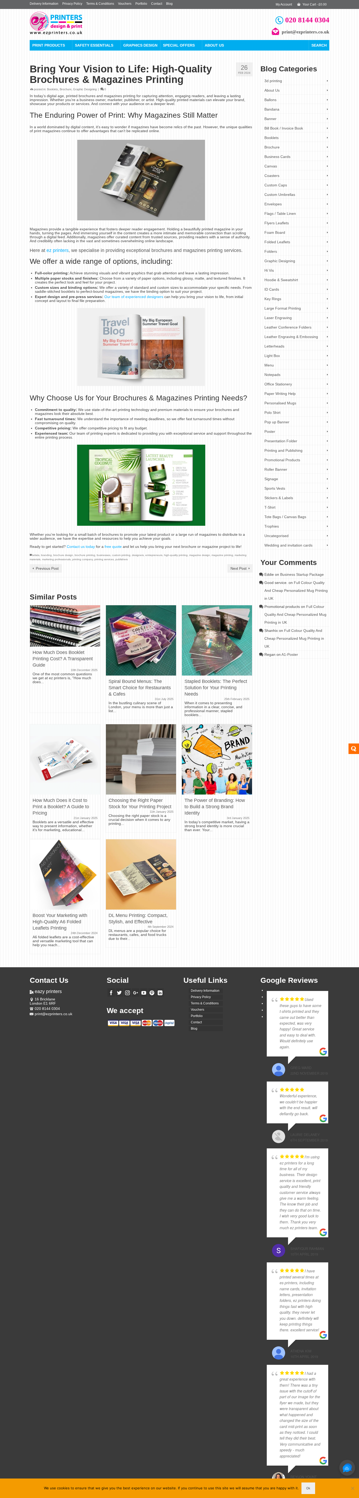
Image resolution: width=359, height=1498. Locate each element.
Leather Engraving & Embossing (291, 337)
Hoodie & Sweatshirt (281, 280)
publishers (121, 559)
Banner (270, 119)
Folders (270, 251)
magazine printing (222, 555)
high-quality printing (176, 555)
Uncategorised (276, 536)
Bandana (271, 109)
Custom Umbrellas (279, 194)
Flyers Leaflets (276, 223)
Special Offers (179, 45)
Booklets (52, 89)
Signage (271, 479)
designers (138, 555)
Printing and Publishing (283, 450)
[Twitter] (119, 992)
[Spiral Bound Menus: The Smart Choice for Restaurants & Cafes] (141, 640)
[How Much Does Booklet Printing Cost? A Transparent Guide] (65, 625)
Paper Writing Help (280, 393)
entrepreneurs (153, 555)
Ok (308, 1488)
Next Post (238, 568)
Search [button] (319, 45)
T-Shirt (269, 507)
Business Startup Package (302, 574)
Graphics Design (140, 45)
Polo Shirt (272, 412)
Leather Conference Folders (287, 327)
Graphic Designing (85, 89)
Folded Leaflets (277, 242)
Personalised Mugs (280, 403)
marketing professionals (56, 559)
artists (35, 555)
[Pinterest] (152, 992)
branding (46, 555)
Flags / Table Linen (280, 213)
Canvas (270, 166)
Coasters (271, 175)
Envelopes (273, 204)
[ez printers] (77, 23)
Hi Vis (269, 270)
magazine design (199, 555)
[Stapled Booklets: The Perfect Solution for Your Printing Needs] (217, 640)
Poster (269, 431)
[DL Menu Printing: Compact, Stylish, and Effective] (141, 874)
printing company (82, 559)
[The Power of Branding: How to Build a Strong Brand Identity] (217, 759)
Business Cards (277, 157)
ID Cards (271, 289)
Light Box (272, 356)
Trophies (271, 526)
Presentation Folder (280, 441)
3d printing (273, 81)
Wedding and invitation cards (288, 545)
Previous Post (47, 568)
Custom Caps (275, 185)
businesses (103, 555)
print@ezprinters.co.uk (53, 1014)
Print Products (48, 45)
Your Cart (314, 4)
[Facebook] (111, 992)
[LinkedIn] (160, 992)
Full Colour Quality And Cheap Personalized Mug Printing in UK (296, 591)
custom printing (121, 555)
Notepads (272, 375)
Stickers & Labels (278, 498)
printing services (104, 559)
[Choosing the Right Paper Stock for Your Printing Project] (141, 759)
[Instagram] (127, 992)
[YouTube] (143, 992)
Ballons (270, 100)
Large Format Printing (282, 308)
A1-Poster (289, 654)
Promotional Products (282, 460)
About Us (214, 45)
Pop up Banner (276, 422)
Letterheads (274, 346)
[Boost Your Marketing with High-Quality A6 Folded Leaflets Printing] (65, 874)
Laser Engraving (278, 318)
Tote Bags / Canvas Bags (285, 517)
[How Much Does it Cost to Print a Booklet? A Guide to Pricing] (65, 759)
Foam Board (274, 232)
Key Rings (272, 299)
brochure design (63, 555)
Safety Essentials (94, 45)
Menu (269, 365)
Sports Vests (274, 488)
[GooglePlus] (135, 992)
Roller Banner (275, 469)
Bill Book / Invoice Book (283, 128)
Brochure (65, 89)
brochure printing (85, 555)
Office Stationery (278, 384)
